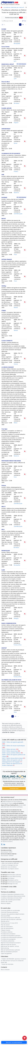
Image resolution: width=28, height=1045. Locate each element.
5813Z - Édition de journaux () (11, 751)
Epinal (15, 143)
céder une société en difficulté (10, 863)
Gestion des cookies (6, 901)
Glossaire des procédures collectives (11, 919)
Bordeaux (16, 103)
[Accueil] (1, 7)
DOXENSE (4, 197)
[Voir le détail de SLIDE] (24, 613)
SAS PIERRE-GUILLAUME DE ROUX (11, 680)
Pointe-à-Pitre (17, 645)
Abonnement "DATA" (6, 852)
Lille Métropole (18, 214)
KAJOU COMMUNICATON (8, 623)
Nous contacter (5, 969)
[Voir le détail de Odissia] (24, 498)
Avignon (16, 122)
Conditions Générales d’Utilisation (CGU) (12, 894)
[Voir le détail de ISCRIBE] (24, 38)
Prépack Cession (5, 930)
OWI (2, 174)
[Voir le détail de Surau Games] (24, 55)
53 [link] (23, 24)
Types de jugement (6, 953)
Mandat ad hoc (5, 921)
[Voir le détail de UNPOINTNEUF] (24, 141)
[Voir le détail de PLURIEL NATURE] (24, 118)
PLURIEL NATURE (6, 108)
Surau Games (5, 46)
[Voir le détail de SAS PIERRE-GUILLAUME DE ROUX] (24, 706)
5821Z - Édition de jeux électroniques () (13, 758)
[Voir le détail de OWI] (24, 188)
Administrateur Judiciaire (14, 874)
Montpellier (17, 43)
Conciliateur (11, 878)
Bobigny (16, 618)
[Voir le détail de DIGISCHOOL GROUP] (24, 73)
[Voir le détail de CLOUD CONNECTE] (24, 358)
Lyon (15, 61)
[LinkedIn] (4, 845)
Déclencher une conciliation (9, 867)
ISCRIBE (3, 29)
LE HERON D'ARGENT (7, 367)
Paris (15, 254)
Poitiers (16, 171)
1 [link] (20, 24)
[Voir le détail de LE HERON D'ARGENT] (24, 418)
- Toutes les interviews (7, 964)
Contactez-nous (14, 788)
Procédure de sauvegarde (8, 939)
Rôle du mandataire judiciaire (9, 951)
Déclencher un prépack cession (10, 869)
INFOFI (3, 218)
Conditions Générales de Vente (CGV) (11, 898)
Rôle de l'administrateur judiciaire (10, 950)
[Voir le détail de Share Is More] (24, 98)
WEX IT (3, 506)
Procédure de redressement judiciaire (11, 937)
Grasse (16, 364)
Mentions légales (6, 903)
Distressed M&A (5, 916)
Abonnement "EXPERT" (7, 855)
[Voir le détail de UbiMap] (24, 302)
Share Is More (5, 82)
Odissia (3, 485)
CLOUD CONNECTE (6, 340)
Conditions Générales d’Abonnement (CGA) (13, 896)
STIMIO (3, 310)
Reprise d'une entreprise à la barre (11, 943)
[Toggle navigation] (25, 2)
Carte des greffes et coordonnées (10, 910)
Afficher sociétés (3, 24)
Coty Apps (4, 429)
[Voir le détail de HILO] (24, 542)
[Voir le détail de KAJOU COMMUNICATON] (24, 639)
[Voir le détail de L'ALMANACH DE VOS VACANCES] (24, 166)
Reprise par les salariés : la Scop (10, 946)
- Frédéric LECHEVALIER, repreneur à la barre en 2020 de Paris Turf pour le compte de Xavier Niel (13, 960)
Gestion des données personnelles (10, 900)
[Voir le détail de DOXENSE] (24, 209)
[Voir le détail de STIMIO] (24, 328)
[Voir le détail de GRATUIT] (24, 671)
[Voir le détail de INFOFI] (24, 250)
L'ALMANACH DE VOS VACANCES (10, 153)
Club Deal (3, 889)
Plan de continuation (7, 926)
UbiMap (3, 286)
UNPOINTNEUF (5, 129)
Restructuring (5, 948)
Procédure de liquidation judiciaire (10, 935)
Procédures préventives (7, 941)
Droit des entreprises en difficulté (10, 917)
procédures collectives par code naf (14, 7)
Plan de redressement (7, 928)
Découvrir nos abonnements (14, 1042)
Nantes (16, 307)
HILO (2, 529)
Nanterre (16, 192)
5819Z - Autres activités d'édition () (12, 753)
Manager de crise (13, 883)
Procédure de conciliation (8, 934)
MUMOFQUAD (5, 550)
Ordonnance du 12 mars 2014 (9, 923)
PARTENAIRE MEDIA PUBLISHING (11, 461)
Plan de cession (5, 925)
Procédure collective (6, 932)
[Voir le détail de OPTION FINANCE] (24, 276)
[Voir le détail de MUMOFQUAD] (24, 560)
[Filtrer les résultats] (24, 1038)
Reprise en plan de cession (8, 944)
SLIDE (3, 570)
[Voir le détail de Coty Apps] (24, 451)
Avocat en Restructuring (14, 876)
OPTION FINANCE (6, 259)
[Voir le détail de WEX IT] (24, 521)
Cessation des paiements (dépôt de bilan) (12, 914)
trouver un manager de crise (10, 865)
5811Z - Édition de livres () (10, 749)
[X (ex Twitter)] (2, 845)
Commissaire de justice (14, 882)
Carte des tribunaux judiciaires (9, 912)
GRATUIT (4, 648)
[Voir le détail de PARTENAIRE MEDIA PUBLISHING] (24, 474)
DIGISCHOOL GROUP (7, 64)
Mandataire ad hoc (13, 880)
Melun (15, 423)
